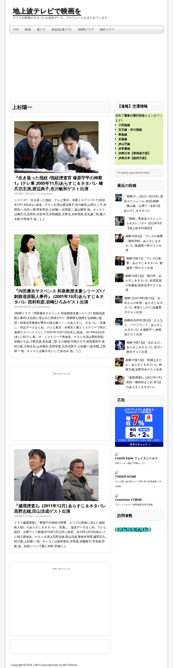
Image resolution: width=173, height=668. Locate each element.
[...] (42, 219)
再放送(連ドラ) (61, 29)
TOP (16, 29)
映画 (28, 29)
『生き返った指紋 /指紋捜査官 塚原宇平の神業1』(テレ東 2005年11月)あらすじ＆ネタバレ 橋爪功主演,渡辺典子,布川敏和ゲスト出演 (58, 183)
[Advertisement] (86, 64)
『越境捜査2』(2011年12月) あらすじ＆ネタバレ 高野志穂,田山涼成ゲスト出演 (60, 508)
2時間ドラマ (85, 29)
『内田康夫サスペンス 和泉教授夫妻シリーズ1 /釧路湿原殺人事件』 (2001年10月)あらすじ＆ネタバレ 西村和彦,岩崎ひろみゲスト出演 (59, 296)
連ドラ (41, 29)
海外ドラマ (107, 29)
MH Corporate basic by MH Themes (56, 665)
